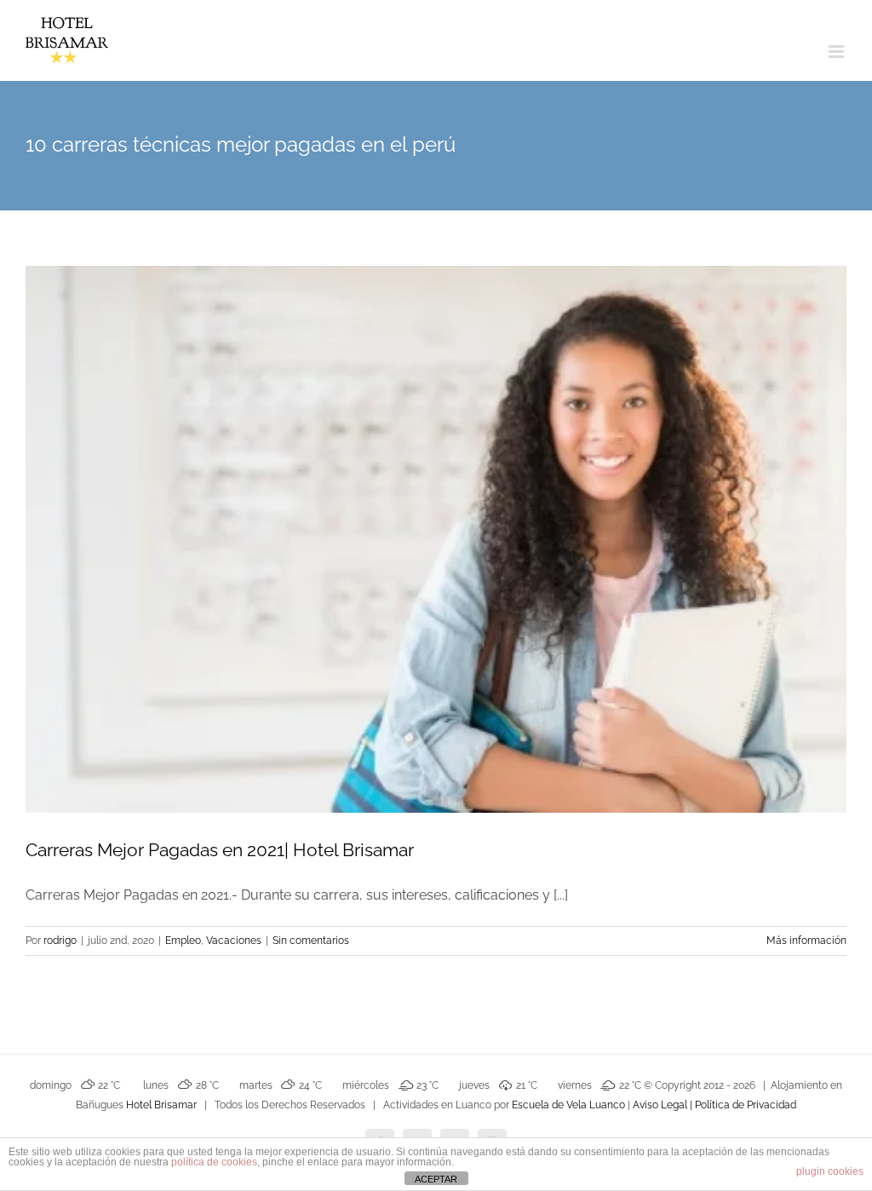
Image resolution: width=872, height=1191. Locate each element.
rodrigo (60, 940)
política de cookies (214, 1162)
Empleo (183, 940)
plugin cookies (829, 1171)
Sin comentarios (310, 940)
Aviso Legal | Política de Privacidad (714, 1105)
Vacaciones (233, 940)
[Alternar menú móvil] (837, 51)
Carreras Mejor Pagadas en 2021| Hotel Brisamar (220, 849)
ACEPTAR (436, 1179)
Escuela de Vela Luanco (568, 1105)
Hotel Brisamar (161, 1105)
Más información (806, 940)
